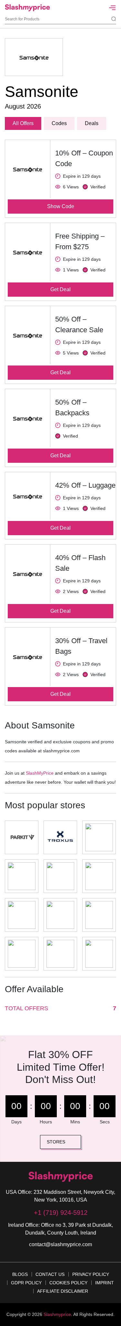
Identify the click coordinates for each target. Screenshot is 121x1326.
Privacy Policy (90, 1274)
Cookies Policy (68, 1282)
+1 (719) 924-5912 (60, 1212)
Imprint (104, 1282)
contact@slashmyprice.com (60, 1244)
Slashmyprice (57, 1314)
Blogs (20, 1274)
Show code (60, 206)
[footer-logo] (60, 1177)
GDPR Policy (26, 1282)
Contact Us (50, 1274)
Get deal (60, 289)
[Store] (21, 837)
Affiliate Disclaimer (62, 1291)
